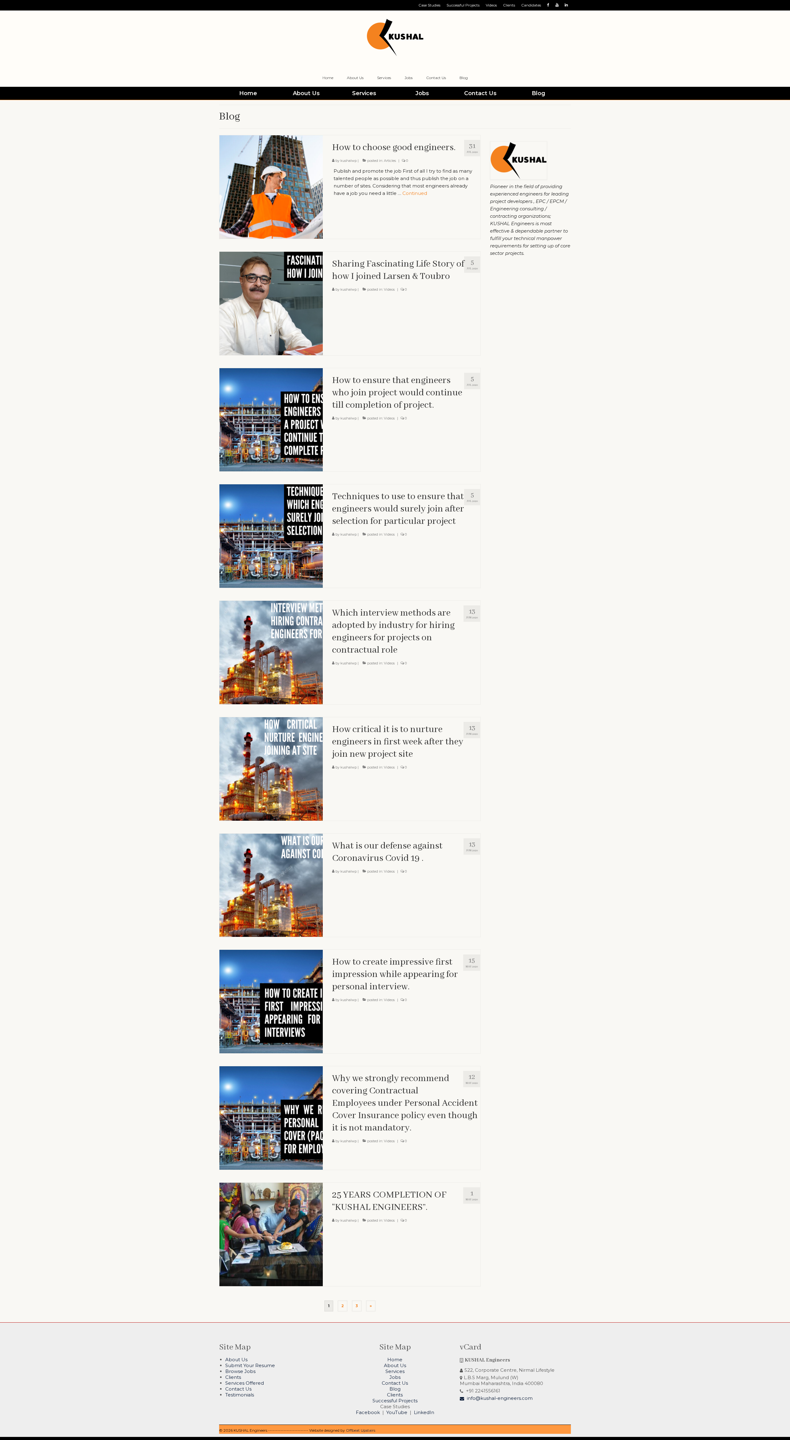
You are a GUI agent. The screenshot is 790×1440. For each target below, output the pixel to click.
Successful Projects (395, 1401)
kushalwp (348, 160)
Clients (233, 1377)
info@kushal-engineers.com (499, 1398)
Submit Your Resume (250, 1365)
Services (395, 1371)
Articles (390, 160)
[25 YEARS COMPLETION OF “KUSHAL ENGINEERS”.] (271, 1234)
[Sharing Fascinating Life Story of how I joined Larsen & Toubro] (271, 303)
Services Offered (244, 1383)
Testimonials (239, 1395)
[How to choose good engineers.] (271, 186)
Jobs (395, 1377)
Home (394, 1359)
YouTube (396, 1412)
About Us (236, 1359)
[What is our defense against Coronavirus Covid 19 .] (271, 885)
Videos (389, 289)
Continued (414, 193)
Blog (395, 1389)
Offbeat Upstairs (360, 1430)
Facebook (368, 1412)
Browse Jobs (240, 1371)
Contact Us (238, 1389)
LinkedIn (424, 1412)
